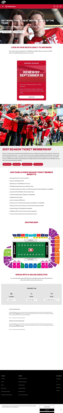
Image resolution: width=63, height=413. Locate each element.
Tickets (3, 378)
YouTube (59, 384)
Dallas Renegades (22, 381)
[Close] (61, 407)
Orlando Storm (21, 391)
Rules (2, 384)
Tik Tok (59, 390)
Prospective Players (5, 391)
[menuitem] (6, 385)
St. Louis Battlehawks (23, 394)
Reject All (47, 407)
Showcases (3, 388)
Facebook (59, 387)
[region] (31, 407)
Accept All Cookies (47, 410)
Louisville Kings (21, 388)
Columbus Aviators (22, 378)
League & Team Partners (6, 394)
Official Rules (17, 313)
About (2, 381)
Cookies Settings (47, 404)
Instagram (59, 379)
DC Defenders (21, 384)
